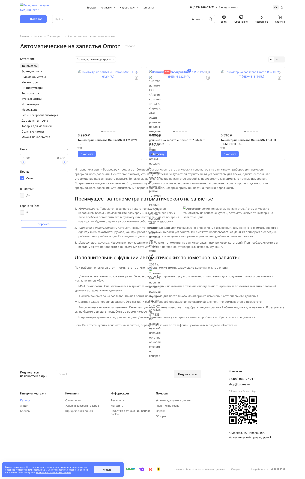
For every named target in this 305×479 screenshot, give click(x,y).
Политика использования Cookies (53, 472)
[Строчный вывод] (276, 59)
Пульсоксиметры (34, 77)
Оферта (235, 469)
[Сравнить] (136, 78)
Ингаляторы (30, 82)
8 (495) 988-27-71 (202, 7)
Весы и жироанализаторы (40, 115)
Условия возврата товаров (82, 405)
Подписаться (187, 374)
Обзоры (161, 416)
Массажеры (30, 109)
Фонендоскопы (32, 71)
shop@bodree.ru (239, 384)
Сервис (160, 411)
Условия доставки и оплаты (173, 400)
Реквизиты (117, 400)
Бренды (25, 411)
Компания (72, 393)
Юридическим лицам (79, 411)
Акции (24, 405)
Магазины (117, 405)
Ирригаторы (30, 104)
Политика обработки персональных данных (199, 469)
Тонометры (29, 66)
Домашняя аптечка (35, 120)
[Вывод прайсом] (282, 59)
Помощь (162, 393)
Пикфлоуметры (32, 87)
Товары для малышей (37, 126)
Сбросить (44, 224)
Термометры (31, 93)
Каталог (25, 400)
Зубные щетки (32, 98)
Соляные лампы (33, 131)
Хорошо (107, 469)
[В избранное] (136, 72)
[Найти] (210, 19)
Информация (120, 393)
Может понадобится (36, 137)
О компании (73, 400)
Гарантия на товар (167, 405)
